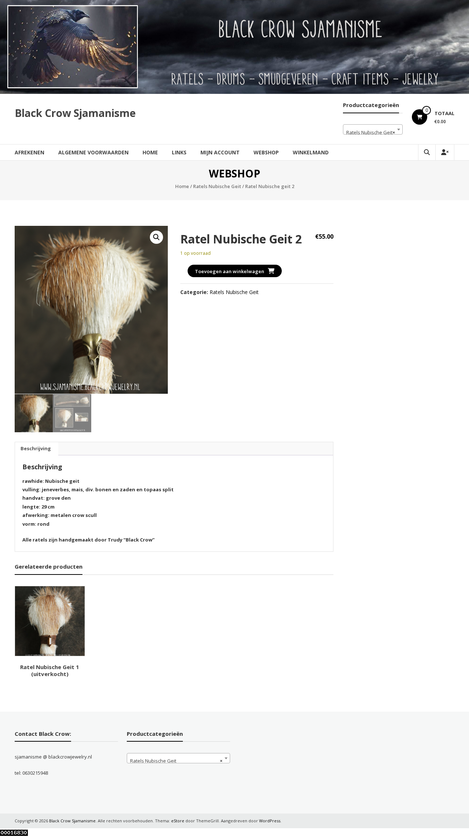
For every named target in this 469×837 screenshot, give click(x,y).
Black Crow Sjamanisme (75, 113)
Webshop (266, 152)
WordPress (269, 820)
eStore (177, 820)
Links (179, 152)
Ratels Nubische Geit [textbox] (370, 132)
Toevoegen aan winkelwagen (229, 271)
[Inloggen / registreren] (445, 152)
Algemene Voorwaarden (93, 152)
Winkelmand (311, 152)
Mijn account (220, 152)
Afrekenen (29, 152)
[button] (156, 237)
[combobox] (373, 129)
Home (150, 152)
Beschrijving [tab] (36, 448)
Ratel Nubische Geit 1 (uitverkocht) (49, 670)
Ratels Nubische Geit (217, 186)
